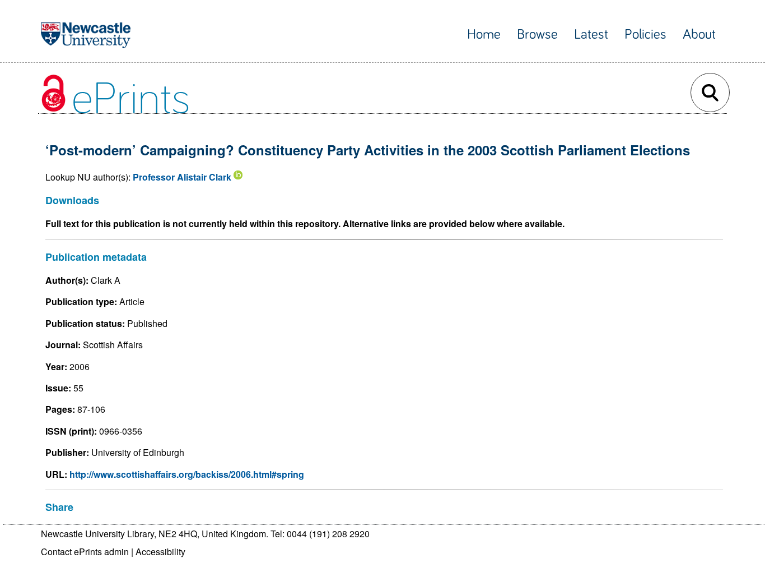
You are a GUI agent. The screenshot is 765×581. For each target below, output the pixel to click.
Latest (591, 34)
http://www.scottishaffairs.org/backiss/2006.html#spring (186, 474)
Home (484, 34)
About (699, 34)
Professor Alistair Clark (182, 176)
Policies (645, 34)
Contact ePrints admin (85, 551)
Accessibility (160, 551)
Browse (537, 34)
